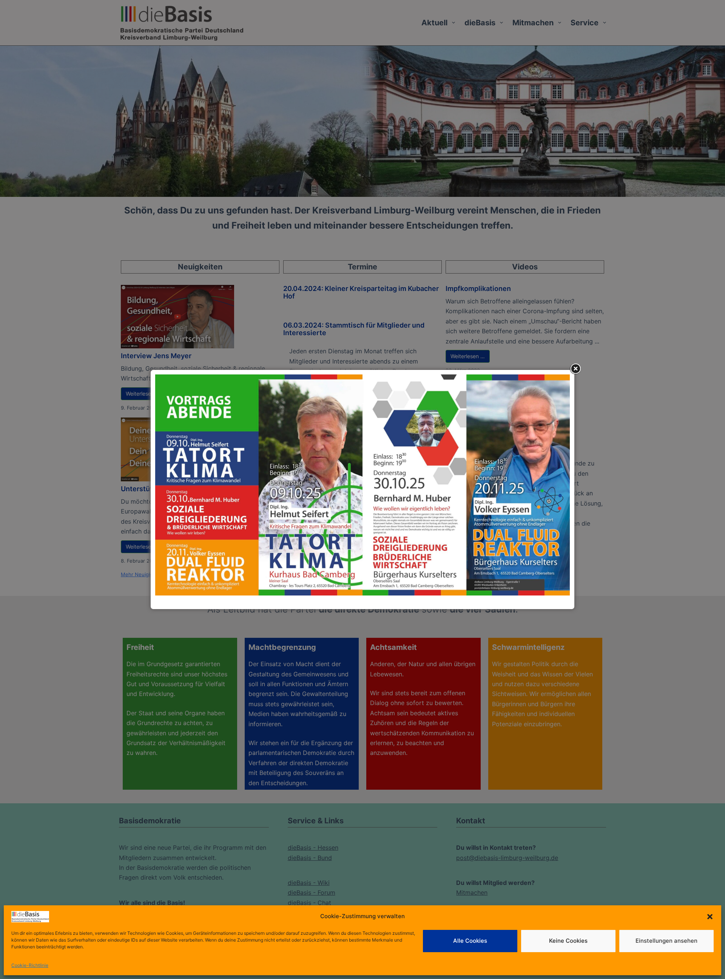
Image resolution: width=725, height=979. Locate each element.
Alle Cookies (470, 940)
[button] (710, 916)
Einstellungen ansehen (666, 940)
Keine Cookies (568, 940)
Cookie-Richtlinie (29, 965)
